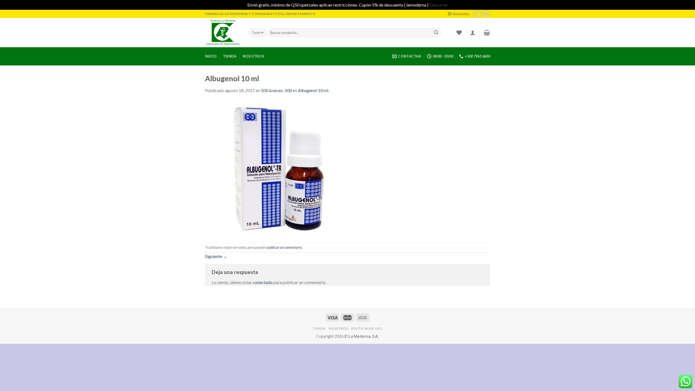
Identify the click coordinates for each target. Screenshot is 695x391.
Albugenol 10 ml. (313, 90)
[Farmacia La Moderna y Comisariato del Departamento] (223, 32)
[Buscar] (436, 32)
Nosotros (253, 56)
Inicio (211, 56)
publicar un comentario (284, 247)
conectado (263, 282)
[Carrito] (487, 33)
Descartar (438, 4)
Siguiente (216, 256)
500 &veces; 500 (276, 90)
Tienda (230, 56)
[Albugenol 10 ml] (273, 167)
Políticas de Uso (366, 328)
